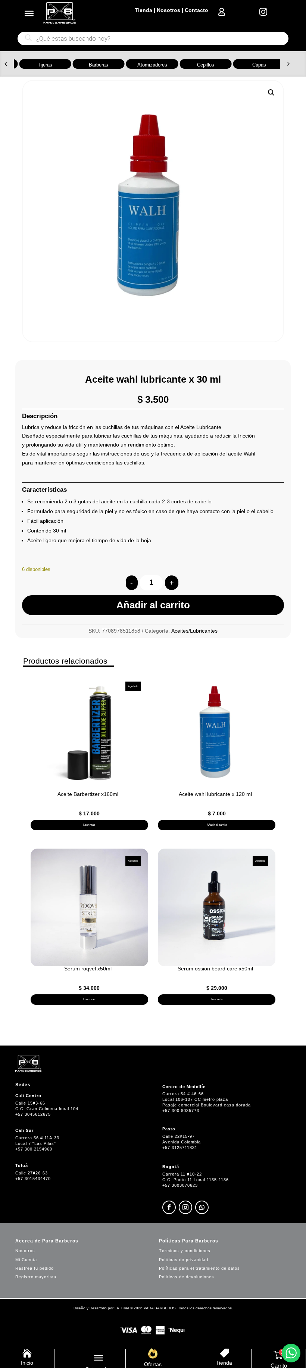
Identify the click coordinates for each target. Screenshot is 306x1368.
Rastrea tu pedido (34, 1268)
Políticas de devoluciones (186, 1277)
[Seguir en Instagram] (185, 1207)
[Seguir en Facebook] (169, 1207)
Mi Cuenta (26, 1259)
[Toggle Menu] (29, 13)
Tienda (143, 10)
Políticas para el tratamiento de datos (199, 1268)
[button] (5, 64)
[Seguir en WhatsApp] (202, 1207)
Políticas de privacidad (183, 1259)
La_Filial (122, 1308)
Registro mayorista (35, 1277)
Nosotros (168, 10)
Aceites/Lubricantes (194, 631)
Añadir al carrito (153, 605)
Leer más (89, 825)
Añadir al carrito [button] (217, 825)
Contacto (196, 10)
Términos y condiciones (184, 1250)
